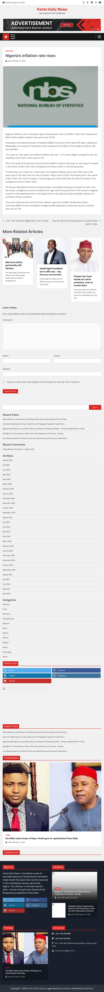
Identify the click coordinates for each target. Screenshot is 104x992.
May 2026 (6, 474)
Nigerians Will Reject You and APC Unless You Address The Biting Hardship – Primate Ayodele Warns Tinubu (44, 428)
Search (95, 407)
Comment (8, 320)
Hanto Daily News (52, 9)
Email (57, 355)
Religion (6, 642)
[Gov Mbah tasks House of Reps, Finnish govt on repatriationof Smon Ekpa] (52, 796)
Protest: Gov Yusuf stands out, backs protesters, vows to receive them (83, 281)
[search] (99, 37)
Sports (5, 647)
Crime (5, 609)
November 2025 (9, 503)
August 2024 (7, 574)
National (9, 51)
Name (6, 355)
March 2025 (7, 541)
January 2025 (8, 550)
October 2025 (8, 507)
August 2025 (7, 517)
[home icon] (6, 37)
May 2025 (6, 531)
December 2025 (9, 498)
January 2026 (8, 493)
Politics (5, 637)
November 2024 (9, 560)
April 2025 (6, 536)
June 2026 (6, 469)
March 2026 (7, 484)
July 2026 (6, 465)
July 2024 (6, 579)
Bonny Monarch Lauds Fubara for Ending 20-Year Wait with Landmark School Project (35, 419)
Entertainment (8, 618)
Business (6, 604)
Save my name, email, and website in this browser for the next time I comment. (43, 382)
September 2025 (9, 512)
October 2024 (8, 565)
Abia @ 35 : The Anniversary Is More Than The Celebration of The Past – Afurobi (33, 433)
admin (10, 61)
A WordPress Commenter (12, 449)
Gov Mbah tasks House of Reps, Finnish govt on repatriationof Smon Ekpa (41, 838)
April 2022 (6, 593)
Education (6, 613)
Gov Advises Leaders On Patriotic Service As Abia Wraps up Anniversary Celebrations (35, 438)
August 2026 (7, 460)
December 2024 (9, 555)
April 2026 (6, 479)
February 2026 (8, 488)
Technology (7, 652)
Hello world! (29, 449)
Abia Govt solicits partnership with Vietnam (13, 265)
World (5, 656)
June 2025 (6, 527)
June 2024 (6, 584)
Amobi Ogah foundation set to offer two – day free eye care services (51, 271)
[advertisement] (52, 25)
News (5, 628)
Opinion (6, 633)
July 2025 (6, 522)
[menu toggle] (12, 36)
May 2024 (6, 589)
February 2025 (8, 546)
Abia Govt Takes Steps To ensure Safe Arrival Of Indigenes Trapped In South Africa (34, 423)
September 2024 (9, 569)
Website (6, 369)
